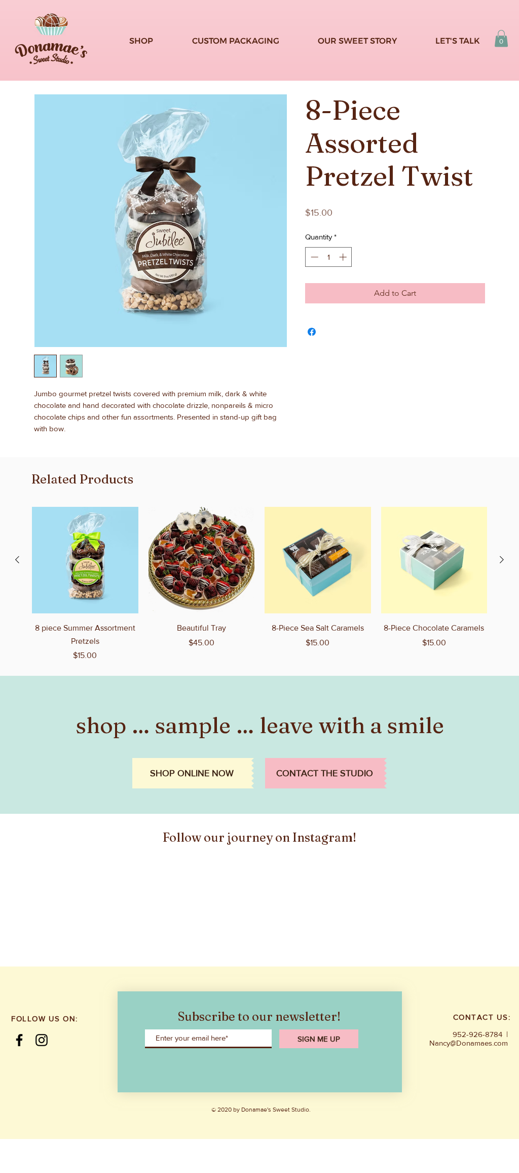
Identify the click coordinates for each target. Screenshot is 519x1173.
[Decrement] (313, 257)
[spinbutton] (328, 257)
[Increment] (344, 257)
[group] (259, 584)
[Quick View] (85, 560)
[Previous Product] (17, 560)
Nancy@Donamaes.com (468, 1043)
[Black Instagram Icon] (41, 1040)
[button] (501, 38)
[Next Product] (502, 560)
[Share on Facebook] (312, 332)
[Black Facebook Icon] (19, 1040)
